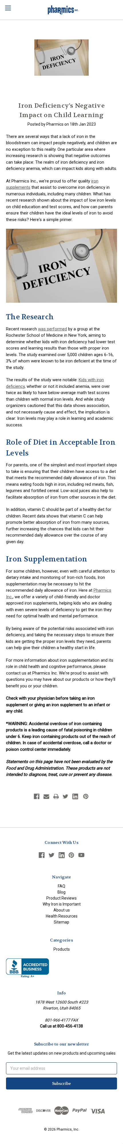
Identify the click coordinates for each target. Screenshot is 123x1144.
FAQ (61, 886)
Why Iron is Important (62, 904)
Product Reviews (61, 898)
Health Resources (62, 916)
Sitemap (61, 922)
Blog (61, 892)
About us (61, 910)
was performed (52, 329)
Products (61, 949)
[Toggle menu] (8, 8)
